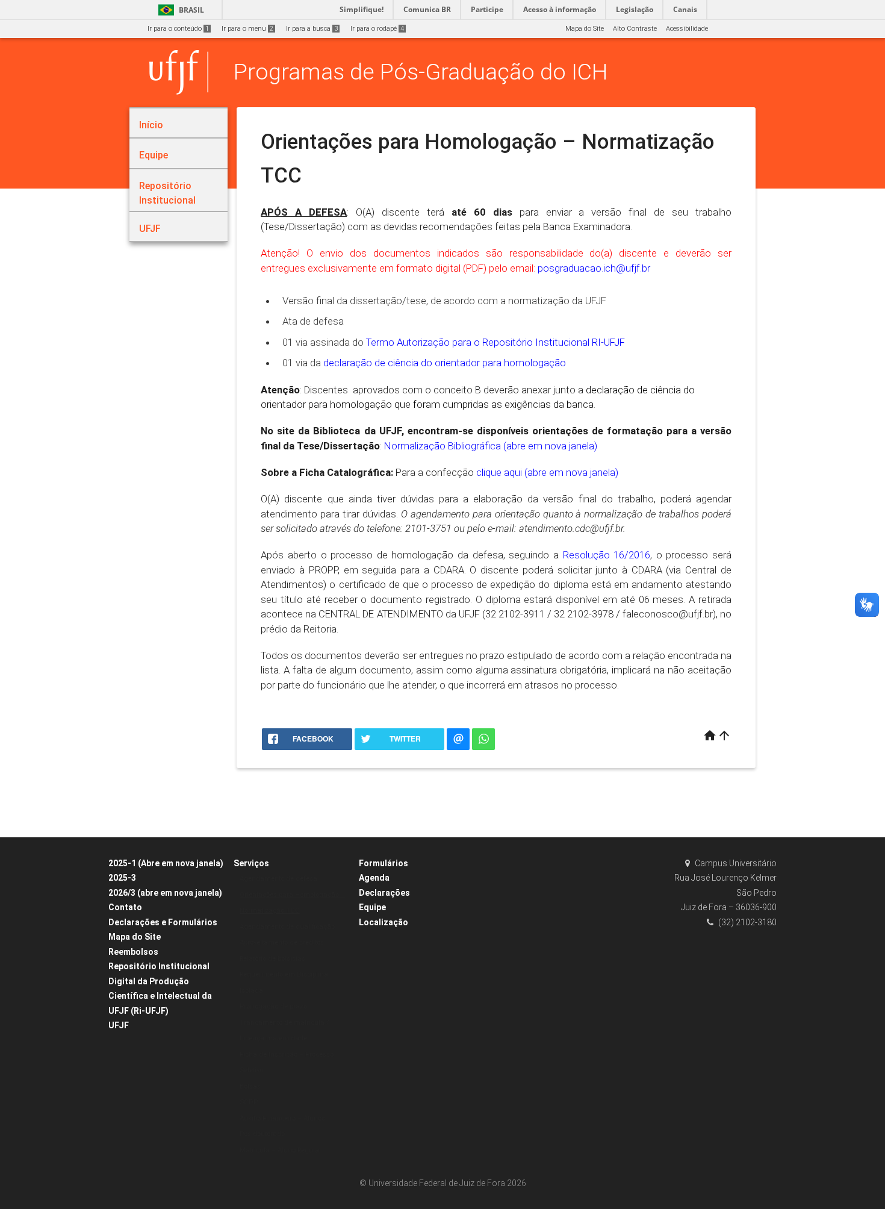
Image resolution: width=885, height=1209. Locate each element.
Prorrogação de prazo (273, 1006)
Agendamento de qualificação (287, 927)
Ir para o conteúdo (178, 29)
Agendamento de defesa (278, 879)
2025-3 (122, 878)
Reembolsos (133, 952)
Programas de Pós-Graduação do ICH (420, 71)
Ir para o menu (247, 29)
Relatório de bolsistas (272, 959)
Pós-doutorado (262, 1134)
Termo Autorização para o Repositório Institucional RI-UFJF (495, 342)
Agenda (374, 878)
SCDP (249, 1102)
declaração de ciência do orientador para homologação (445, 363)
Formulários (383, 863)
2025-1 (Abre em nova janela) (165, 863)
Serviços (251, 863)
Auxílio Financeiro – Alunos (282, 1118)
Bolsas (250, 1086)
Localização (383, 922)
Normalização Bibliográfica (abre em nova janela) (490, 446)
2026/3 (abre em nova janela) (165, 893)
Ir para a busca (312, 29)
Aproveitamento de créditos (282, 942)
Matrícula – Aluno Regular (280, 1150)
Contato (125, 907)
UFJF (118, 1025)
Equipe (372, 907)
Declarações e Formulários (162, 922)
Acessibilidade (687, 29)
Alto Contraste (635, 29)
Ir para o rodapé (377, 29)
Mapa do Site (584, 29)
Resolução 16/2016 (607, 555)
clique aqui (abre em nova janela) (547, 472)
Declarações (384, 893)
